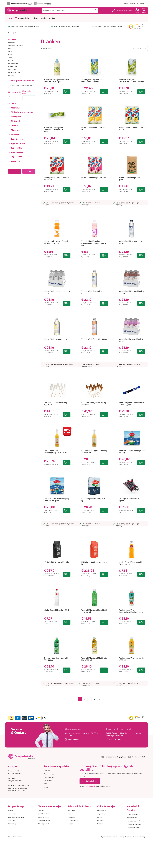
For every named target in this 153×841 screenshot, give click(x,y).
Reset (29, 171)
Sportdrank (12, 69)
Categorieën (23, 18)
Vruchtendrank (73, 820)
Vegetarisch (16, 156)
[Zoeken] (95, 10)
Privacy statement (125, 837)
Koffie (10, 54)
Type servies (17, 152)
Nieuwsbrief (134, 3)
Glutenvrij (16, 121)
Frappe (10, 60)
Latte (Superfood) (14, 63)
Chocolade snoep (44, 820)
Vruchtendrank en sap (16, 45)
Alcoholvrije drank (14, 72)
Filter (15, 171)
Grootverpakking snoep (16, 817)
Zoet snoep (12, 820)
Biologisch (16, 116)
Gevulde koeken (43, 814)
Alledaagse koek (43, 824)
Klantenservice (73, 729)
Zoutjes (99, 817)
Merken (52, 18)
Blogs (126, 3)
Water (10, 51)
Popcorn (100, 824)
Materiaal (15, 130)
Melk (10, 48)
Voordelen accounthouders (136, 821)
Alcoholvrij (16, 108)
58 (104, 699)
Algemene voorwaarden (109, 837)
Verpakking (16, 161)
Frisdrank (11, 42)
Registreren (128, 10)
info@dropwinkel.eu (15, 781)
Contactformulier (49, 777)
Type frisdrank (18, 143)
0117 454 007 (74, 739)
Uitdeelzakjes (101, 810)
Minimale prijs (14, 92)
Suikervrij (15, 134)
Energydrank (12, 66)
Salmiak (11, 810)
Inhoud (14, 125)
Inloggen (120, 10)
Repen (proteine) (43, 817)
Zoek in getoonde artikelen (21, 80)
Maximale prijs (26, 92)
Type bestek (17, 139)
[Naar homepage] (10, 18)
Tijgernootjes (101, 814)
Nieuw (35, 18)
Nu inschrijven (90, 781)
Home (10, 33)
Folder (142, 3)
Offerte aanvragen (133, 827)
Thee (10, 57)
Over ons (47, 770)
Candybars (41, 810)
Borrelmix (100, 820)
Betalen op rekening (134, 824)
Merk (13, 103)
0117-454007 (12, 778)
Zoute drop (12, 814)
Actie (43, 18)
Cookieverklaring (139, 837)
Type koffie (16, 148)
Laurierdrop (12, 824)
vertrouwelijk (91, 786)
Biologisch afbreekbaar (22, 112)
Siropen (11, 75)
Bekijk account (115, 739)
